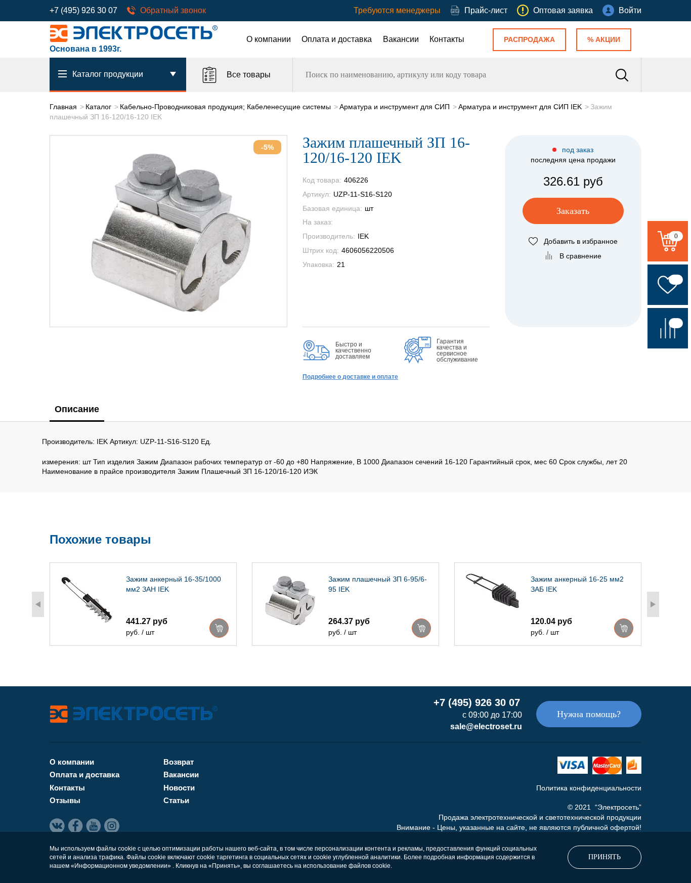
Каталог (98, 107)
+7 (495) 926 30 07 (83, 10)
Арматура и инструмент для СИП (394, 107)
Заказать (572, 211)
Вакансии (401, 39)
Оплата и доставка (336, 39)
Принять (604, 857)
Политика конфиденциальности (588, 788)
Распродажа (529, 39)
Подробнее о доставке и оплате (350, 376)
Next (653, 604)
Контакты (446, 39)
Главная (63, 107)
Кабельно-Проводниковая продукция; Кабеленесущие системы (225, 107)
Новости (179, 787)
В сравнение (580, 256)
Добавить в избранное (581, 241)
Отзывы (65, 800)
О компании (268, 39)
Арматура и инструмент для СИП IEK (520, 107)
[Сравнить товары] (667, 328)
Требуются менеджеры (397, 10)
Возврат (178, 762)
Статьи (176, 800)
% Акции (603, 39)
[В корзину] (219, 628)
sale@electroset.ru (486, 726)
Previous (38, 604)
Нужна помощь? (589, 714)
